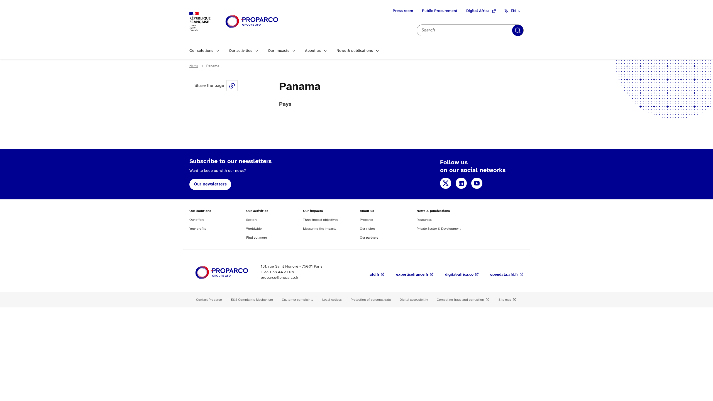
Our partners (369, 237)
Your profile (197, 229)
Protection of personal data (371, 300)
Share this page (232, 85)
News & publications (354, 51)
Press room (403, 11)
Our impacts (278, 51)
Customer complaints (297, 300)
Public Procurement (439, 11)
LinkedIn (461, 183)
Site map (505, 300)
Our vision (367, 229)
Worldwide (254, 229)
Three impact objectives (320, 220)
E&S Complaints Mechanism (252, 300)
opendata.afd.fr (504, 275)
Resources (424, 220)
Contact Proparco (209, 300)
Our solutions (201, 51)
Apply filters (517, 30)
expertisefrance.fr (412, 275)
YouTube (476, 183)
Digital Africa (478, 11)
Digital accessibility (414, 300)
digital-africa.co (459, 275)
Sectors (251, 220)
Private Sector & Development (439, 229)
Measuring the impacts (319, 229)
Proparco (366, 220)
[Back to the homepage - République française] (251, 21)
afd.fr (374, 275)
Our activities (240, 51)
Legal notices (332, 300)
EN (513, 11)
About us (313, 51)
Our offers (196, 220)
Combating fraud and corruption (460, 300)
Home (193, 66)
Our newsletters (210, 184)
